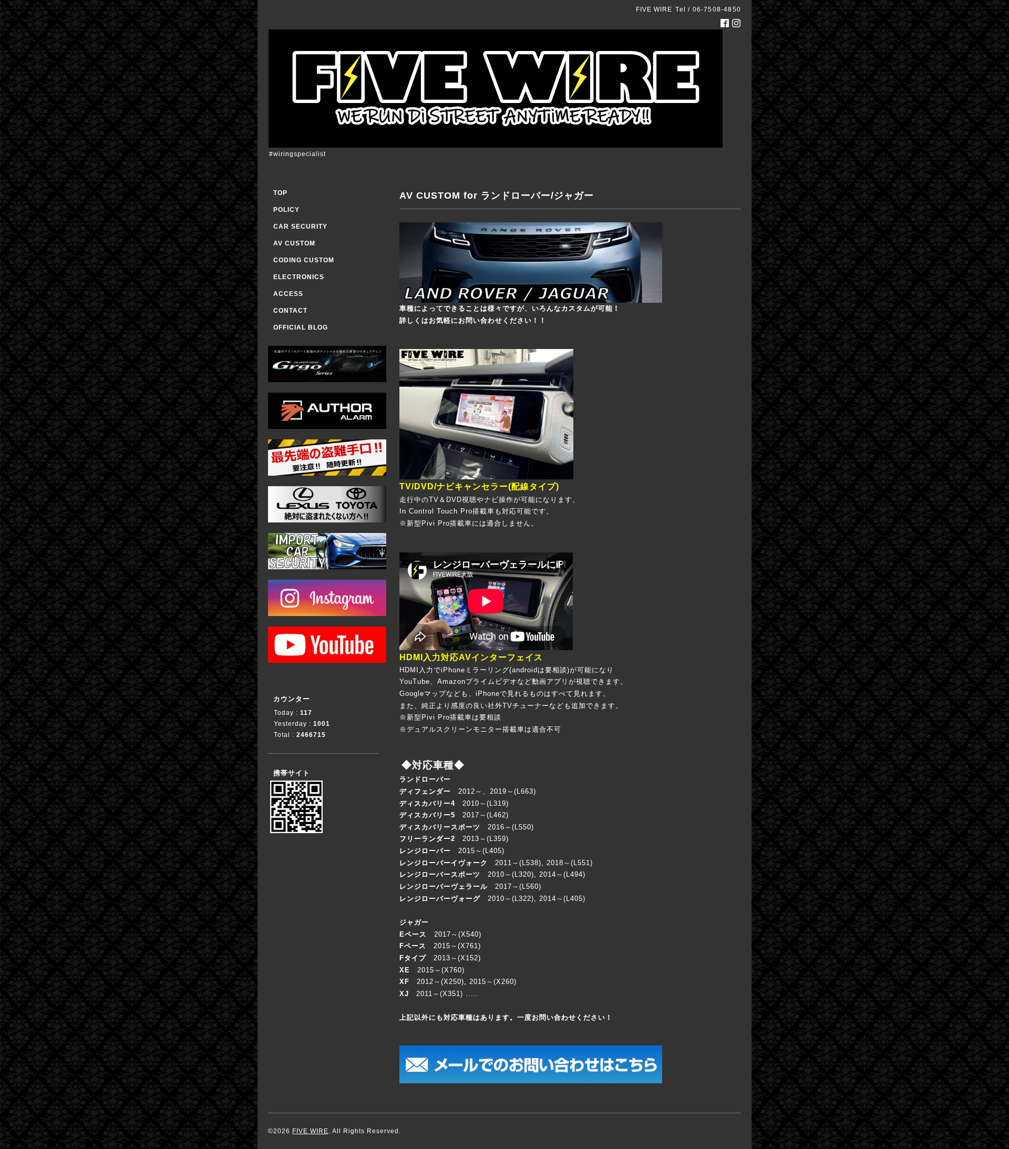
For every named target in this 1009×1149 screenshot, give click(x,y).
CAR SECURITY (300, 226)
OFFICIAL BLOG (300, 327)
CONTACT (290, 310)
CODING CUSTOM (303, 260)
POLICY (286, 209)
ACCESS (288, 293)
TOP (280, 193)
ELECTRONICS (298, 277)
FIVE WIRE (310, 1131)
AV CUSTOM (294, 243)
